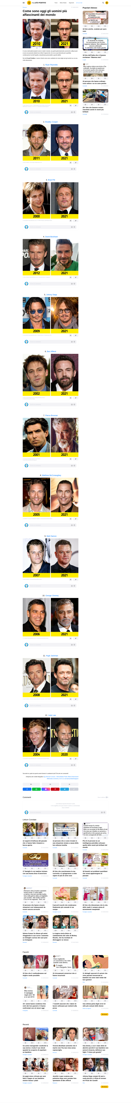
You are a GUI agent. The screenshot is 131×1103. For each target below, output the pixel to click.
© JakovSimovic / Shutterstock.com (44, 335)
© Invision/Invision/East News (29, 398)
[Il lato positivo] (36, 3)
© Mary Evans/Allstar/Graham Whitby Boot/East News (34, 397)
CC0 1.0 (61, 778)
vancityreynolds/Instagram (71, 778)
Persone (25, 7)
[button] (31, 784)
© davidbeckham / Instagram (44, 277)
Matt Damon (52, 536)
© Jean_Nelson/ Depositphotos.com (30, 277)
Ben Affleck (51, 351)
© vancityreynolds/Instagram (43, 106)
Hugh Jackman (52, 656)
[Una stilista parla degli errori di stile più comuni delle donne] (95, 992)
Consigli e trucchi (57, 911)
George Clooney (52, 596)
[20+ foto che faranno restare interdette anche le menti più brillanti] (95, 96)
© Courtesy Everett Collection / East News (31, 458)
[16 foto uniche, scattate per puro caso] (95, 18)
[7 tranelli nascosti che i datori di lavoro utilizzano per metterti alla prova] (65, 992)
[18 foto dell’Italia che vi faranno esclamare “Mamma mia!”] (95, 44)
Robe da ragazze (87, 1008)
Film (84, 982)
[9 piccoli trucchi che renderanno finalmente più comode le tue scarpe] (65, 894)
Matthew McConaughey (51, 475)
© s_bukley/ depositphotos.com (29, 638)
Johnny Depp (51, 295)
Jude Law (52, 715)
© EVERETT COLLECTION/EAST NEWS (31, 518)
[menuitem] (56, 3)
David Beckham (51, 237)
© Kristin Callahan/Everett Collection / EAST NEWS (40, 699)
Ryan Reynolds (51, 65)
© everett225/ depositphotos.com (29, 758)
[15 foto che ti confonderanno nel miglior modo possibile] (35, 962)
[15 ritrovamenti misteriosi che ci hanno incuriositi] (65, 962)
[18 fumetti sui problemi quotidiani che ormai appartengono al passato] (95, 860)
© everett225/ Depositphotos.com (30, 220)
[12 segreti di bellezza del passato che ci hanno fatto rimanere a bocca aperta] (35, 830)
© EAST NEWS (26, 162)
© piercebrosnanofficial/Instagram (30, 460)
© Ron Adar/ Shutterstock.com (35, 162)
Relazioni (55, 1083)
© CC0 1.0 (34, 106)
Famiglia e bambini (27, 876)
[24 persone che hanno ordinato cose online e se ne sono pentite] (95, 70)
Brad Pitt (51, 180)
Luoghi (84, 59)
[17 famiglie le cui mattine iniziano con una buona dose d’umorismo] (35, 860)
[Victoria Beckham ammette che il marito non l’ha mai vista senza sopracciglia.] (65, 1034)
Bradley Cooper (51, 122)
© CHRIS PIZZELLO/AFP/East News (44, 220)
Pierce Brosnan (51, 415)
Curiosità (85, 33)
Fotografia (25, 1010)
